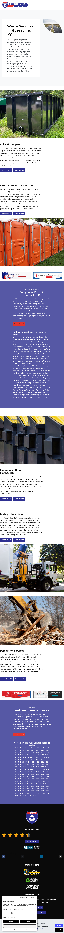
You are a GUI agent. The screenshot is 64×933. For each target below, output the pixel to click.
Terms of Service (40, 923)
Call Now (58, 930)
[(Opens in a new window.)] (32, 847)
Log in (41, 928)
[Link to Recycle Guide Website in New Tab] (32, 880)
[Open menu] (59, 5)
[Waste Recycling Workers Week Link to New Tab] (32, 872)
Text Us (58, 925)
